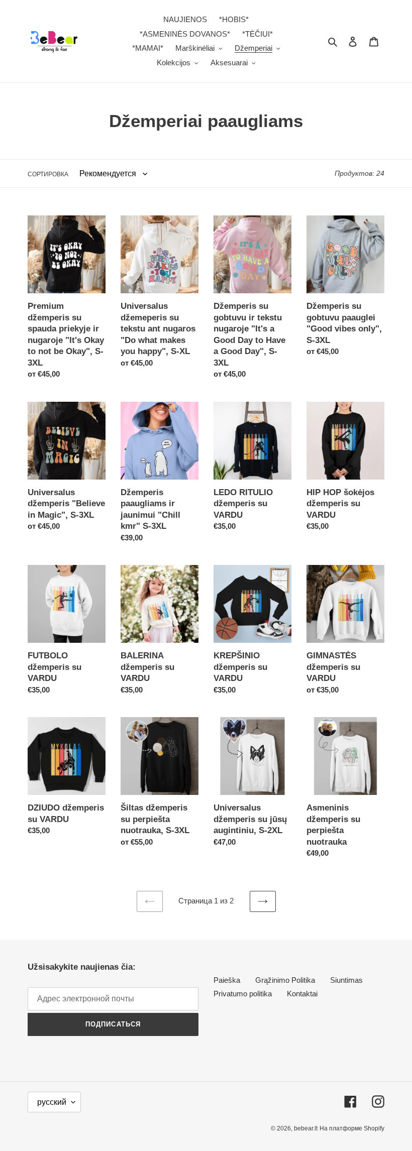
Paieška (227, 980)
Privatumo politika (243, 993)
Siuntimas (346, 980)
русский (51, 1102)
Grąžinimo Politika (285, 980)
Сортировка (48, 174)
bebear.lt (306, 1128)
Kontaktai (302, 993)
